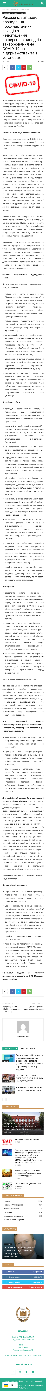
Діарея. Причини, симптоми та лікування (34, 1007)
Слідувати (37, 1277)
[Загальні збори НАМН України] (7, 1142)
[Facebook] (12, 67)
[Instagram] (19, 1371)
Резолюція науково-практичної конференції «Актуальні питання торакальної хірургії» (28, 1173)
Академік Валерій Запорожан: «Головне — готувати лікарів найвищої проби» (19, 1250)
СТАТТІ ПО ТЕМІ (10, 1049)
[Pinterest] (23, 67)
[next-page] (7, 1099)
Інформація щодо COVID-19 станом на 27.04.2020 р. (11, 1009)
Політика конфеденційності (14, 1381)
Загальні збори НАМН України (27, 1139)
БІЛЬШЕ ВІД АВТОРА (28, 1049)
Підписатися (36, 1287)
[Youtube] (33, 1372)
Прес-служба (23, 1036)
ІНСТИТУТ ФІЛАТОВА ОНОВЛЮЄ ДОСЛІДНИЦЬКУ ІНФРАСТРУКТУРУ (29, 1078)
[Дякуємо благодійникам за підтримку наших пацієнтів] (8, 1090)
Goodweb (38, 1381)
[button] (4, 3)
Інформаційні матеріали (20, 9)
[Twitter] (18, 67)
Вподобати (37, 1272)
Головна (5, 9)
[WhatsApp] (29, 67)
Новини (22, 13)
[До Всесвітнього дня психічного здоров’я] (7, 1186)
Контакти (29, 1381)
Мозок (6, 1256)
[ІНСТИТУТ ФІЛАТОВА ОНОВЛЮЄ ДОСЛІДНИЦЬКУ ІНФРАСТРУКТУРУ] (8, 1078)
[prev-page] (4, 1099)
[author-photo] (23, 1033)
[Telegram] (26, 1372)
